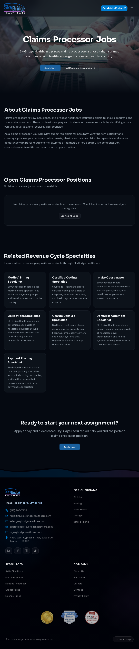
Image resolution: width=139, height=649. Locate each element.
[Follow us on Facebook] (17, 550)
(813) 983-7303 (18, 510)
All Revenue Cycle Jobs (79, 67)
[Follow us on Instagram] (26, 550)
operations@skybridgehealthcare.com (31, 526)
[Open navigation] (132, 8)
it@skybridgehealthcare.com (26, 532)
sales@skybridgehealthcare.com (28, 521)
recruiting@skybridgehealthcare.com (30, 515)
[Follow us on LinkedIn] (8, 550)
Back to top (125, 639)
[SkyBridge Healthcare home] (15, 8)
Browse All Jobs (69, 215)
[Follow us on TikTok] (35, 550)
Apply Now (50, 67)
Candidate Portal (112, 8)
